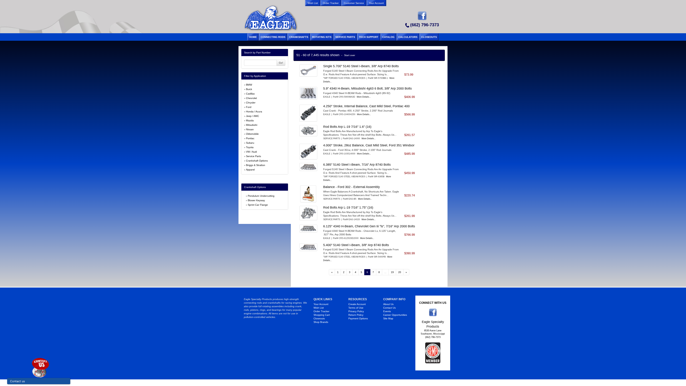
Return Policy (355, 314)
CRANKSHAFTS (298, 37)
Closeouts (319, 318)
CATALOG (388, 37)
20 (399, 272)
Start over (349, 55)
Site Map (388, 318)
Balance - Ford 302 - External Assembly (351, 187)
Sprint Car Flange (258, 204)
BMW (249, 84)
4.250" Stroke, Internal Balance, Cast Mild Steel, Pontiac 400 (366, 106)
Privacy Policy (356, 311)
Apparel (250, 169)
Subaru (250, 142)
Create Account (357, 304)
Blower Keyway (256, 200)
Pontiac (250, 138)
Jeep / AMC (252, 116)
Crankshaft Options (257, 160)
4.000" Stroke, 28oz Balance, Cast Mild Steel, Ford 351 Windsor (368, 145)
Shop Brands (321, 322)
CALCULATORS (407, 37)
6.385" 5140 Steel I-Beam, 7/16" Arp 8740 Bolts (357, 164)
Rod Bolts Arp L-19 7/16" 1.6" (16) (347, 126)
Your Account (321, 304)
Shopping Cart (322, 314)
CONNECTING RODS (273, 37)
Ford (248, 107)
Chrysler (250, 102)
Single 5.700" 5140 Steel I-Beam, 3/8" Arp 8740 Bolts (361, 66)
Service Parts (253, 156)
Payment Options (358, 318)
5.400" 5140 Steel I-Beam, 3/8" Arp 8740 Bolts (356, 245)
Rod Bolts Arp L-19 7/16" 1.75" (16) (348, 207)
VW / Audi (251, 151)
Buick (249, 89)
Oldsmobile (252, 133)
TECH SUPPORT (368, 37)
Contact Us (389, 307)
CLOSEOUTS (429, 37)
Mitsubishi (251, 124)
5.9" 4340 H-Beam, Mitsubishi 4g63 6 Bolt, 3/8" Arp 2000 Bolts (367, 88)
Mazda (250, 120)
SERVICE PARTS (345, 37)
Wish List (319, 307)
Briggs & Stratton (255, 165)
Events (387, 311)
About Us (388, 304)
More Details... (364, 97)
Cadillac (250, 93)
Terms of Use (355, 307)
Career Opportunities (395, 314)
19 (392, 272)
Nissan (250, 129)
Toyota (249, 147)
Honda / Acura (254, 111)
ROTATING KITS (321, 37)
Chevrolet (251, 98)
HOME (253, 37)
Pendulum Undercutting (261, 195)
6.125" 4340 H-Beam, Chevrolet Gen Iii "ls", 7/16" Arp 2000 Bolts (369, 226)
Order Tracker (321, 311)
